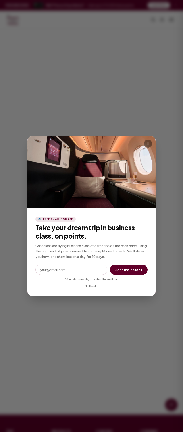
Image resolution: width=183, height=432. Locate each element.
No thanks (91, 286)
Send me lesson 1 (128, 270)
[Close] (148, 144)
